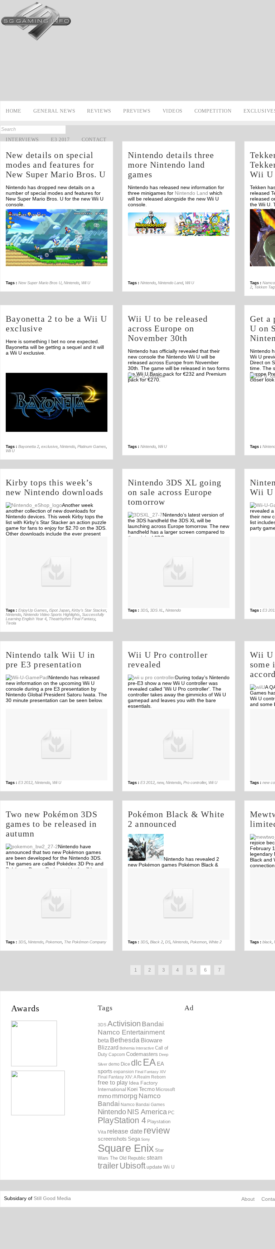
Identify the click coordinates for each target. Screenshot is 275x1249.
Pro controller (194, 782)
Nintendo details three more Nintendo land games (171, 164)
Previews (137, 111)
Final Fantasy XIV (150, 1072)
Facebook (6, 81)
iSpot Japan (59, 610)
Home (13, 111)
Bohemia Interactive (137, 1048)
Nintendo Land (191, 193)
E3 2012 (25, 782)
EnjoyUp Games (32, 610)
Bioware (151, 1040)
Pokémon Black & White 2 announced (176, 819)
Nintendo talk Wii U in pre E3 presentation (50, 659)
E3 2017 (60, 139)
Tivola (11, 623)
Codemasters (142, 1054)
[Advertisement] (229, 1064)
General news (54, 111)
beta (103, 1040)
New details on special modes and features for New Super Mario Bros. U (56, 164)
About (248, 1199)
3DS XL (156, 610)
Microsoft (165, 1089)
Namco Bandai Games (143, 1104)
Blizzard (108, 1047)
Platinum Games (91, 446)
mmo (104, 1096)
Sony (145, 1139)
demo (114, 1064)
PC (171, 1112)
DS (167, 942)
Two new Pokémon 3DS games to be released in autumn (51, 824)
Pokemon (53, 942)
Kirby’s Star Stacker (89, 610)
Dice (125, 1064)
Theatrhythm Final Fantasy (72, 619)
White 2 (215, 942)
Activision (124, 1023)
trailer (108, 1165)
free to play (113, 1082)
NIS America (147, 1112)
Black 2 (156, 942)
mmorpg (125, 1096)
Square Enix (126, 1148)
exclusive (49, 446)
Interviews (22, 139)
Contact (94, 139)
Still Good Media (52, 1198)
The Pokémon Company (85, 942)
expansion (124, 1071)
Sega (134, 1139)
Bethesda (125, 1040)
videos (173, 111)
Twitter (6, 92)
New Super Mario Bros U (40, 283)
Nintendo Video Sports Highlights (51, 614)
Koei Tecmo (141, 1089)
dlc (136, 1062)
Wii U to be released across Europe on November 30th (168, 328)
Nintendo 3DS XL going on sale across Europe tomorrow (174, 492)
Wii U (85, 283)
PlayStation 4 (122, 1120)
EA (149, 1062)
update (154, 1167)
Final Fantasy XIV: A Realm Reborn (132, 1077)
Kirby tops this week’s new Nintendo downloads (54, 487)
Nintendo (71, 283)
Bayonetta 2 (28, 446)
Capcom (116, 1054)
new (160, 782)
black (267, 942)
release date (125, 1131)
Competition (213, 111)
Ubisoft (132, 1165)
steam (154, 1157)
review (157, 1130)
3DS (144, 610)
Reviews (99, 111)
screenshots (112, 1139)
